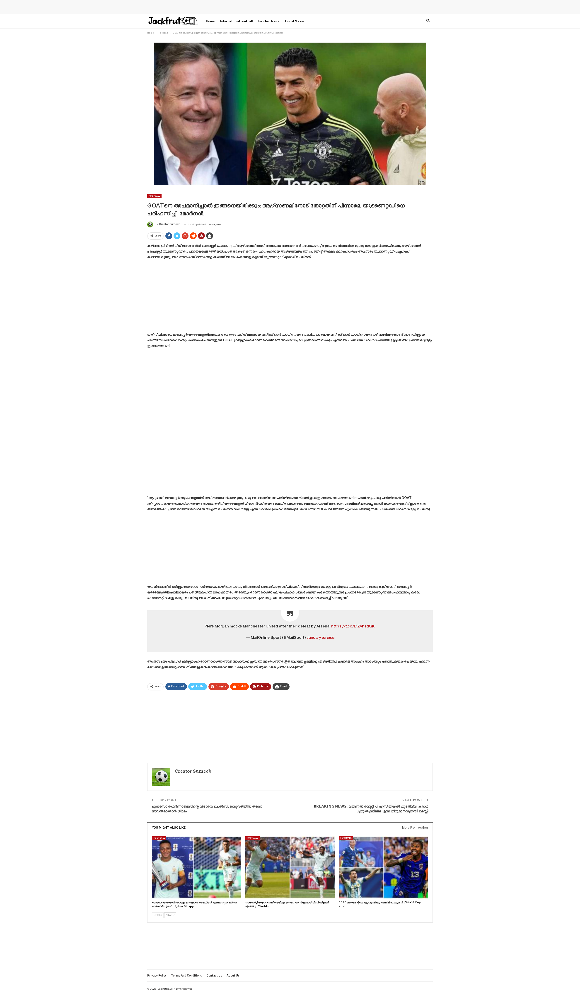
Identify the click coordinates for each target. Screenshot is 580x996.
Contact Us (214, 975)
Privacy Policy (157, 975)
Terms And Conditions (186, 975)
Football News (269, 21)
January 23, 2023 (320, 638)
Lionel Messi (294, 21)
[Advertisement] (290, 297)
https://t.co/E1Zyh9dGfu (353, 627)
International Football (236, 21)
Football (154, 196)
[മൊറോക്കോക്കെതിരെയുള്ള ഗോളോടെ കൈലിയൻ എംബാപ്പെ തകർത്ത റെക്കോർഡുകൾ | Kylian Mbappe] (196, 867)
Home (210, 21)
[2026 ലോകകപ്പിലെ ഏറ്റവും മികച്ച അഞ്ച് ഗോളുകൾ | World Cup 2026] (383, 867)
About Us (233, 975)
